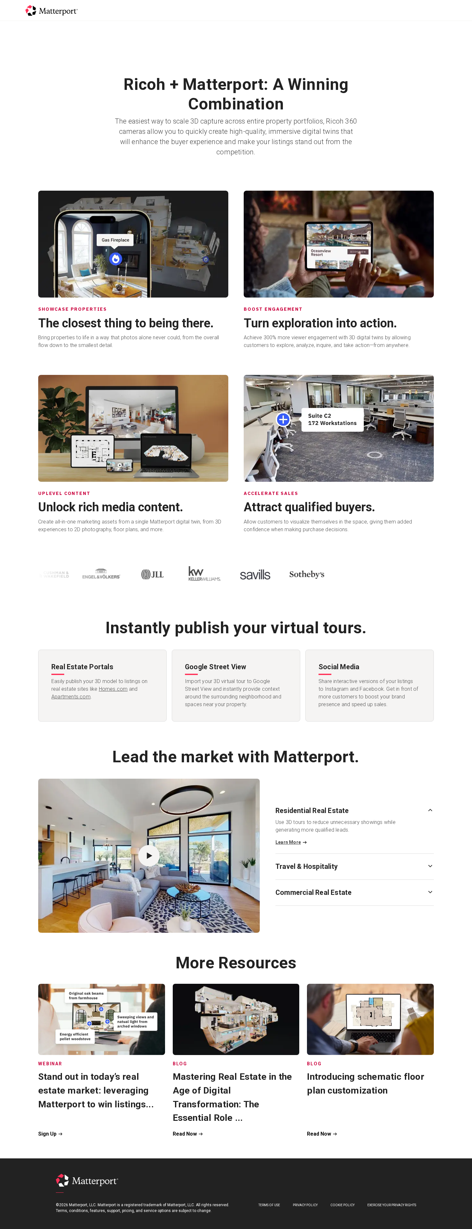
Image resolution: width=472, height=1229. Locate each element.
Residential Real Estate (312, 811)
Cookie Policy (342, 1205)
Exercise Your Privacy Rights (391, 1205)
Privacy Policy (305, 1205)
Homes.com (113, 689)
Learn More (288, 842)
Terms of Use (269, 1205)
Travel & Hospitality (306, 866)
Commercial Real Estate (313, 892)
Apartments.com (71, 697)
